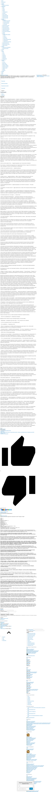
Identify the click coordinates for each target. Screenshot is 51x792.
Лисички (27, 660)
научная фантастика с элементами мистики (10, 432)
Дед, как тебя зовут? (29, 740)
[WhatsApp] (8, 509)
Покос (1, 627)
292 (28, 712)
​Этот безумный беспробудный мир (32, 651)
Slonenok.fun (42, 76)
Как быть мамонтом (29, 728)
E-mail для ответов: (3, 611)
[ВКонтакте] (1, 509)
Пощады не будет (3, 512)
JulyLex (1, 623)
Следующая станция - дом (30, 769)
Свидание (28, 662)
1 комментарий (3, 510)
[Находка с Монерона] (30, 649)
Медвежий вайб (29, 725)
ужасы (1, 432)
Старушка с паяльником (30, 743)
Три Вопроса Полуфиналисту (31, 778)
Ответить (1, 609)
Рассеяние (28, 670)
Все (27, 668)
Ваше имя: (2, 610)
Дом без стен (28, 758)
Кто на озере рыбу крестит (30, 726)
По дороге (28, 772)
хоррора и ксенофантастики (22, 432)
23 (8, 623)
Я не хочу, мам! (29, 771)
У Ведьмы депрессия (29, 764)
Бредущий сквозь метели (30, 655)
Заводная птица (29, 677)
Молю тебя (28, 685)
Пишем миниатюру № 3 (31, 713)
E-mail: (27, 629)
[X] (2, 509)
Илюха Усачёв (2, 626)
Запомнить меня (30, 631)
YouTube (47, 75)
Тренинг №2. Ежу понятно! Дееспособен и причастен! (36, 707)
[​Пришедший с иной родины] (31, 652)
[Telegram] (11, 509)
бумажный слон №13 (30, 432)
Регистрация (31, 629)
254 (28, 716)
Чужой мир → (2, 431)
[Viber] (7, 509)
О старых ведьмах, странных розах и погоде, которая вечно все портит (38, 723)
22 (10, 628)
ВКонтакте (42, 75)
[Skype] (9, 509)
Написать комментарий (4, 511)
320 (28, 708)
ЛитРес (38, 76)
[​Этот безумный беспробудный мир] (32, 650)
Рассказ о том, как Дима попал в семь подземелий (34, 766)
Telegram (38, 75)
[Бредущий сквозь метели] (27, 654)
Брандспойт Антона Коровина (31, 672)
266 (28, 714)
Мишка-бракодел (29, 675)
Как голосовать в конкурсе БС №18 (32, 791)
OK (31, 788)
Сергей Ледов (2, 628)
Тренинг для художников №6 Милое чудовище (35, 715)
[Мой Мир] (5, 509)
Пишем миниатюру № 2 (31, 709)
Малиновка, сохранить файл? (31, 760)
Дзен (45, 75)
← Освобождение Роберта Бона (5, 430)
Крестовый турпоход (3, 625)
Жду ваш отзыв (28, 777)
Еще (27, 647)
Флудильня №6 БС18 (29, 780)
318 (28, 710)
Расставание (28, 687)
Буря (27, 692)
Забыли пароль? (32, 630)
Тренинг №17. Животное (31, 711)
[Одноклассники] (4, 509)
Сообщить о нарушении (4, 433)
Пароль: (27, 630)
